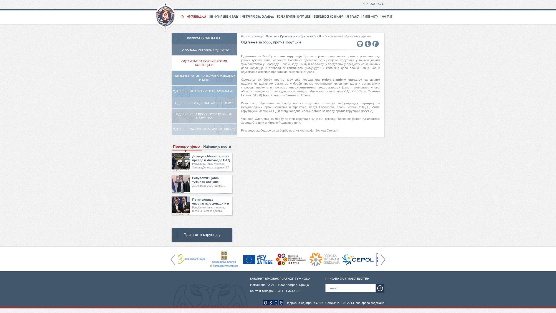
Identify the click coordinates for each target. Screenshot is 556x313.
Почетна (271, 36)
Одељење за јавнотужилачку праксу (204, 129)
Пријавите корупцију (202, 235)
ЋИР (380, 4)
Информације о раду (223, 16)
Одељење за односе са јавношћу (204, 103)
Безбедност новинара (328, 16)
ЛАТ (372, 4)
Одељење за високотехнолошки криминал (204, 116)
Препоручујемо (186, 146)
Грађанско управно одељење (204, 50)
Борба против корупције (294, 16)
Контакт (387, 16)
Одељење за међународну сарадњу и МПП (204, 78)
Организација (196, 16)
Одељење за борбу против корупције (204, 63)
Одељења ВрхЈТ (311, 36)
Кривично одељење (204, 38)
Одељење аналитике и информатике (204, 91)
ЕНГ (365, 4)
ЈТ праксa (353, 16)
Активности (370, 16)
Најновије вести (217, 146)
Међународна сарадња (258, 16)
